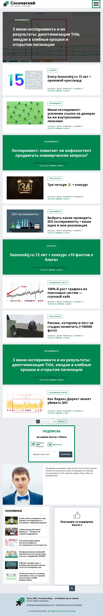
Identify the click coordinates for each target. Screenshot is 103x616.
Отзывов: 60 (78, 197)
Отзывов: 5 (77, 126)
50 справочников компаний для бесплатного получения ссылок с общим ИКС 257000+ (32, 554)
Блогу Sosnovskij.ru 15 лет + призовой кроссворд (69, 78)
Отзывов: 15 (78, 89)
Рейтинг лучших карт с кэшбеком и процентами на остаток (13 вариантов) (32, 565)
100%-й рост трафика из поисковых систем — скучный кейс (67, 293)
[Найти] (72, 588)
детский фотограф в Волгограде (61, 611)
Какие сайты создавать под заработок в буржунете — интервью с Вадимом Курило (33, 520)
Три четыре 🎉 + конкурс (67, 184)
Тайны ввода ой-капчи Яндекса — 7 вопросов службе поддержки (30, 531)
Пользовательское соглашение (69, 605)
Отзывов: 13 (78, 336)
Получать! (66, 454)
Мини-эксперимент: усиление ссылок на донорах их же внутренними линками (71, 115)
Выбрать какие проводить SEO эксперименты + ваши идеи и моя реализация (69, 221)
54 (55, 421)
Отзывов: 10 (78, 302)
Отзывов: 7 (77, 231)
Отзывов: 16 (64, 377)
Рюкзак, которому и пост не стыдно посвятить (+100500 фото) (70, 326)
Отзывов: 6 (63, 163)
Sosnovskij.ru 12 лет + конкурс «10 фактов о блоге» (51, 257)
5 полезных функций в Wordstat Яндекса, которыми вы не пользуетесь (33, 542)
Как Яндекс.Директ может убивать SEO (69, 401)
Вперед (61, 421)
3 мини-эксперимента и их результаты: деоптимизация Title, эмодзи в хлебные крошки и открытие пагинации (46, 37)
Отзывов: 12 (64, 267)
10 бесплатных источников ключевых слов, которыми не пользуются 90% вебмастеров (32, 576)
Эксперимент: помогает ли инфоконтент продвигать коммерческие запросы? (51, 153)
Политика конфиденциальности (40, 605)
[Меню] (96, 4)
